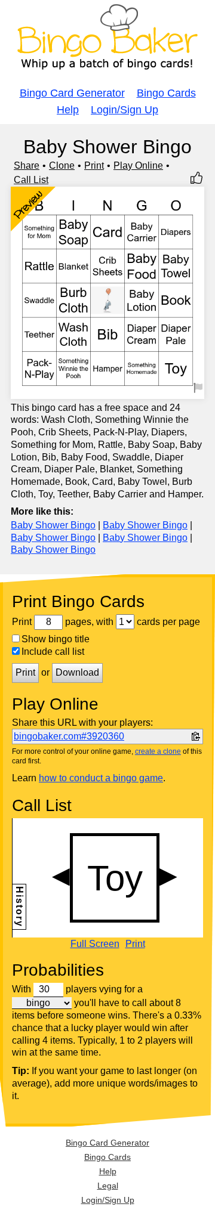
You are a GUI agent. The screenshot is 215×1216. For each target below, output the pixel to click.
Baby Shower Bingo (53, 525)
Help (68, 110)
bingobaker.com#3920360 (69, 736)
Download (77, 672)
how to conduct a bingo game (101, 778)
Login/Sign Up (124, 110)
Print (94, 165)
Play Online (138, 165)
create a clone (158, 751)
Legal (107, 1185)
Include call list (53, 651)
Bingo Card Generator (72, 93)
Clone (62, 165)
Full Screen (94, 944)
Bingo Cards (166, 93)
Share (26, 165)
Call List (31, 180)
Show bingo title (56, 639)
